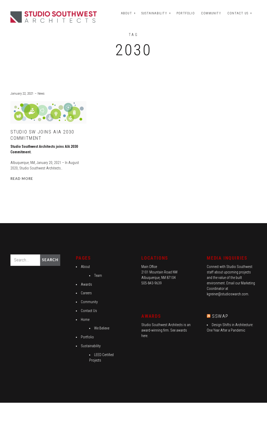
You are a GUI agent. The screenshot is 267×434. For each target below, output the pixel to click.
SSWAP (220, 316)
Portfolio (186, 13)
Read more (21, 179)
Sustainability (154, 13)
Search (50, 260)
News (41, 93)
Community (211, 13)
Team (98, 275)
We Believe (101, 328)
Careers (86, 293)
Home (85, 319)
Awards (86, 284)
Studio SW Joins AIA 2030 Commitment (42, 135)
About (126, 13)
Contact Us (237, 13)
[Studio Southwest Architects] (54, 16)
